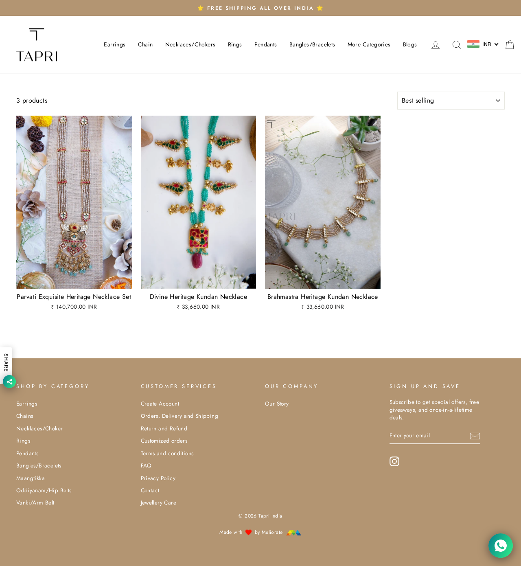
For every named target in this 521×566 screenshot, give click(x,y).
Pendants (265, 44)
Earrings (114, 44)
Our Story (277, 403)
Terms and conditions (167, 453)
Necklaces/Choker (39, 428)
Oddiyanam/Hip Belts (44, 490)
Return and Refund (164, 428)
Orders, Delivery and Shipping (180, 416)
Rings (235, 44)
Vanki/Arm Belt (35, 502)
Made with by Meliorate (252, 532)
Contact (150, 490)
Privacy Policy (158, 478)
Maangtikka (30, 478)
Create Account (160, 403)
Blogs (410, 44)
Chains (24, 416)
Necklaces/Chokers (190, 44)
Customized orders (164, 441)
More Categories (369, 44)
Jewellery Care (159, 502)
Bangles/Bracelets (312, 44)
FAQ (146, 465)
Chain (145, 44)
